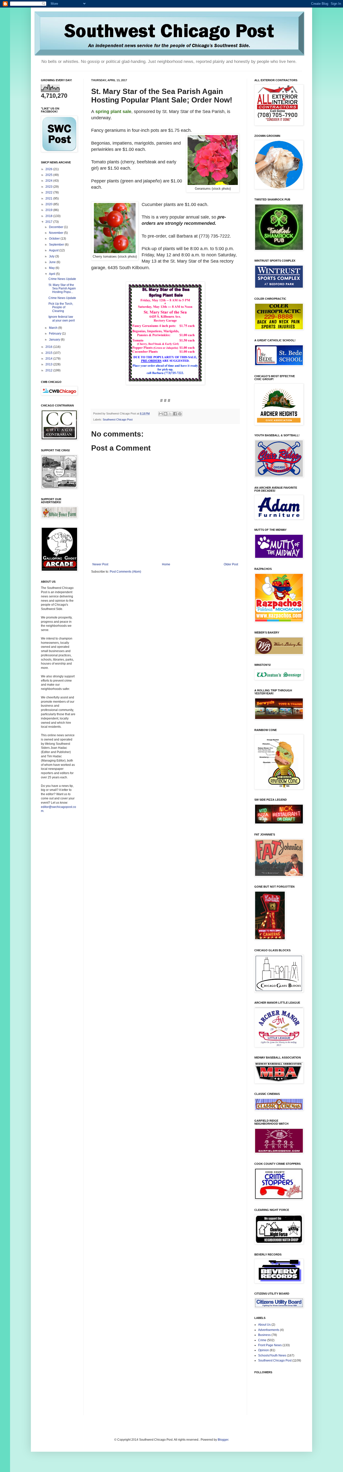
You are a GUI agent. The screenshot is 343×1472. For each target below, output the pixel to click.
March (53, 328)
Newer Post (100, 564)
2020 (49, 204)
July (52, 256)
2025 (49, 175)
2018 (49, 216)
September (57, 244)
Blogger (223, 1439)
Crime (262, 1340)
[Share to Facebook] (175, 413)
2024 (49, 180)
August (54, 250)
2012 (49, 370)
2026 (49, 169)
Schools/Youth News (272, 1355)
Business (264, 1335)
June (52, 262)
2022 (49, 192)
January (55, 339)
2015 (49, 353)
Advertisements (268, 1330)
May (52, 268)
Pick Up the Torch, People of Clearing (60, 307)
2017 (49, 222)
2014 (49, 358)
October (55, 238)
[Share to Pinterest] (179, 413)
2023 (49, 186)
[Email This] (160, 413)
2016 (49, 347)
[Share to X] (170, 413)
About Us (264, 1324)
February (55, 333)
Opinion (263, 1350)
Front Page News (270, 1345)
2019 (49, 210)
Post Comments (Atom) (125, 571)
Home (166, 564)
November (56, 233)
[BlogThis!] (165, 413)
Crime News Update (62, 279)
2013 (49, 364)
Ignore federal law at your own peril (61, 318)
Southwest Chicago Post (118, 419)
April (52, 274)
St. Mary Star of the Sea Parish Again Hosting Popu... (62, 288)
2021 (49, 198)
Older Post (231, 564)
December (56, 227)
